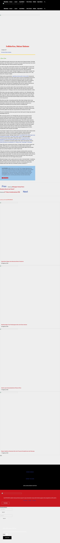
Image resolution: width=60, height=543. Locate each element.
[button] (45, 2)
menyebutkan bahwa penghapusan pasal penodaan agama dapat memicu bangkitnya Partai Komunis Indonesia (16, 139)
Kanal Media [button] (21, 1)
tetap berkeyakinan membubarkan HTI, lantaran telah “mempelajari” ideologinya (16, 142)
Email (4, 534)
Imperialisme (39, 1)
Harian (10, 1)
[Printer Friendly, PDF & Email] (17, 58)
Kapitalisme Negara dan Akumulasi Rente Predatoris (12, 261)
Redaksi (34, 1)
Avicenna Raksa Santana (6, 52)
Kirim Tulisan (29, 1)
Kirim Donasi (30, 472)
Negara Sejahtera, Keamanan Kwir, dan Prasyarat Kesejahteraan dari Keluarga (17, 451)
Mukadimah (6, 1)
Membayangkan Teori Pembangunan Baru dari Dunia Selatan (14, 324)
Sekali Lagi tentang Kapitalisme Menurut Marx (11, 387)
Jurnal (16, 1)
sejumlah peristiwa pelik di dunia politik (20, 76)
